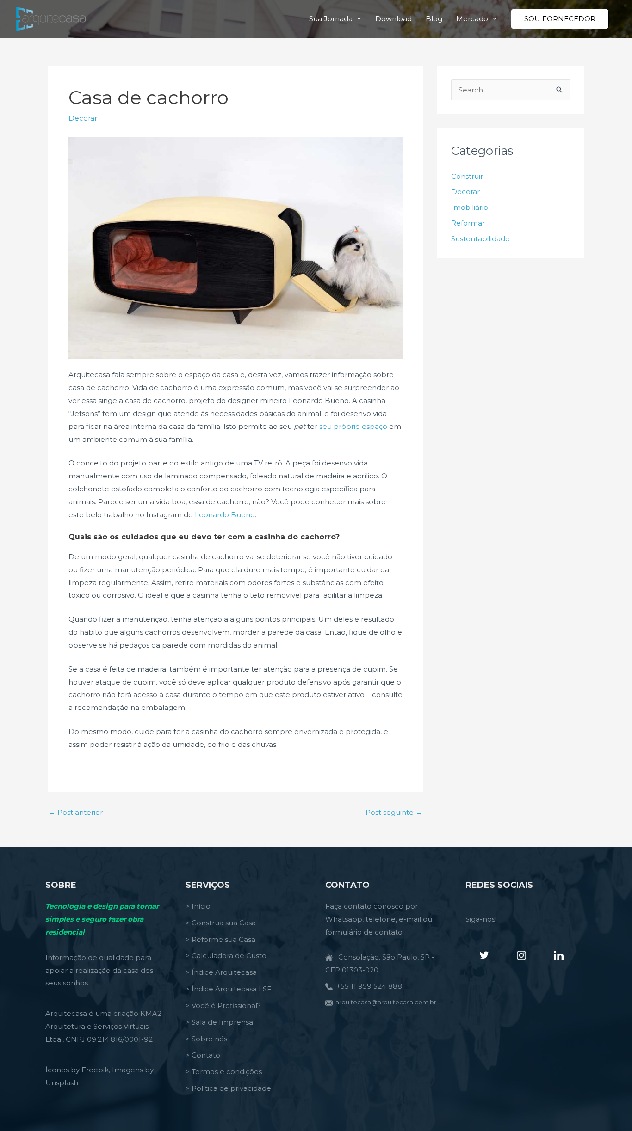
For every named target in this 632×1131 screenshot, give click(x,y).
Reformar (468, 223)
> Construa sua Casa (221, 922)
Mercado (472, 18)
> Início (198, 906)
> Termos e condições (224, 1071)
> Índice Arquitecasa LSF (229, 988)
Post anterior (76, 812)
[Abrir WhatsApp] (609, 1108)
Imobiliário (469, 207)
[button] (560, 19)
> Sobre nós (206, 1038)
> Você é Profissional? (223, 1005)
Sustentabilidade (480, 238)
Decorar (82, 118)
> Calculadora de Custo (226, 955)
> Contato (203, 1055)
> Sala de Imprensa (219, 1022)
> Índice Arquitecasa (221, 972)
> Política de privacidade (228, 1088)
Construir (467, 176)
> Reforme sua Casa (220, 939)
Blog (434, 18)
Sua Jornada (331, 18)
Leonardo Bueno (225, 514)
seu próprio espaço (353, 426)
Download (393, 18)
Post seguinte (394, 812)
